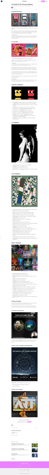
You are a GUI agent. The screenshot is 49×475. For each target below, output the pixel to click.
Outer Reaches (22, 111)
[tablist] (14, 433)
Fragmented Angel (16, 165)
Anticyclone (15, 223)
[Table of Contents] (0, 237)
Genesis (14, 222)
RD (14, 450)
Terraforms (14, 107)
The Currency (15, 230)
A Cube (14, 292)
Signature (14, 219)
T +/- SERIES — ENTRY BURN (17, 291)
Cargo (14, 233)
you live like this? (22, 169)
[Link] (10, 11)
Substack (21, 473)
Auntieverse (15, 234)
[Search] (38, 1)
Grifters (14, 210)
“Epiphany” (14, 289)
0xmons (14, 220)
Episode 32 (21, 340)
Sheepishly (14, 166)
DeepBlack (14, 226)
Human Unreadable (16, 231)
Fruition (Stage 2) (15, 293)
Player (14, 274)
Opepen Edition (15, 102)
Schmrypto (14, 63)
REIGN (14, 278)
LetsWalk (14, 285)
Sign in (47, 1)
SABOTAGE (15, 227)
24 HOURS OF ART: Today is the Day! (17, 443)
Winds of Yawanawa (16, 213)
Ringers (14, 212)
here (22, 384)
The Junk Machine (19, 58)
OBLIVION (14, 280)
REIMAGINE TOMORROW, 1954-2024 (26, 108)
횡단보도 (14, 286)
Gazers (14, 215)
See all (13, 458)
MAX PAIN (14, 282)
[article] (24, 445)
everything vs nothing (23, 115)
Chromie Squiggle (15, 216)
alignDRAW (15, 104)
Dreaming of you (15, 167)
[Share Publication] (40, 1)
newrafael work (15, 236)
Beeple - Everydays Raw (16, 273)
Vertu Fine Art (15, 34)
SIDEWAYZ (15, 281)
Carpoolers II (14, 28)
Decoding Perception (25, 112)
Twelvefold (14, 217)
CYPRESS (14, 288)
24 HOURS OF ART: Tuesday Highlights (17, 448)
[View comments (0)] (14, 9)
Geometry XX (15, 295)
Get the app (28, 471)
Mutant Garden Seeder (16, 228)
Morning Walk (26, 114)
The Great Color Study (16, 296)
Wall (13, 284)
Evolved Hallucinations (22, 109)
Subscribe (43, 1)
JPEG (14, 224)
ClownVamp (14, 79)
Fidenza (14, 209)
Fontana (14, 238)
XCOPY (24, 117)
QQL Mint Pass (15, 276)
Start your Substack (22, 471)
